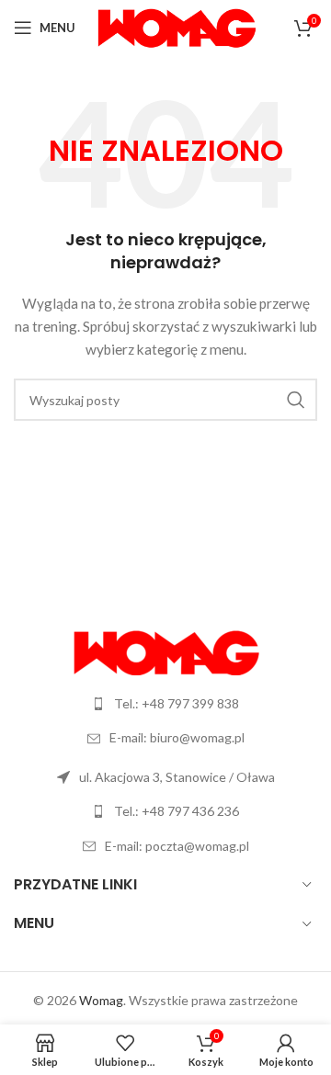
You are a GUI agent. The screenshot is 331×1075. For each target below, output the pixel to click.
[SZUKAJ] (296, 400)
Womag (101, 1000)
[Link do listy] (165, 704)
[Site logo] (176, 26)
